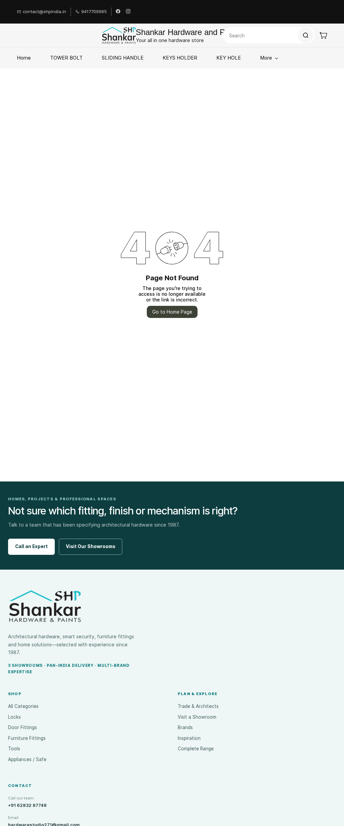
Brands (185, 727)
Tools (14, 748)
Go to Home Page (172, 312)
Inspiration (189, 738)
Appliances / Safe (27, 759)
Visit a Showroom (197, 717)
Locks (14, 717)
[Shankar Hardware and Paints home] (45, 606)
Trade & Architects (198, 706)
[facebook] (118, 11)
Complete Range (196, 748)
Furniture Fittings (27, 738)
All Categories (23, 706)
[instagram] (128, 11)
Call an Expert (31, 546)
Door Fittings (22, 727)
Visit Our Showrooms (90, 546)
